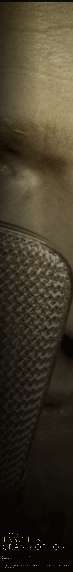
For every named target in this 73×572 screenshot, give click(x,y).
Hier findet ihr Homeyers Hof (8, 567)
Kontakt (69, 1)
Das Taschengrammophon (10, 1)
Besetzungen (63, 1)
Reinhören (57, 1)
